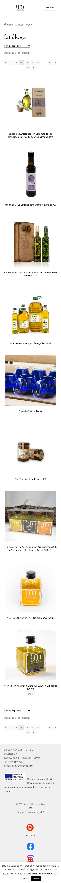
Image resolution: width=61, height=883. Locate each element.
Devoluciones (34, 782)
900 (30, 808)
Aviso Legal (49, 782)
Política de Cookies (43, 873)
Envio (50, 779)
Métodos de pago (36, 779)
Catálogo (19, 24)
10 (28, 67)
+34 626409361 (16, 761)
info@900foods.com (22, 765)
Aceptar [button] (36, 878)
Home (10, 24)
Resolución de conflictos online (21, 786)
